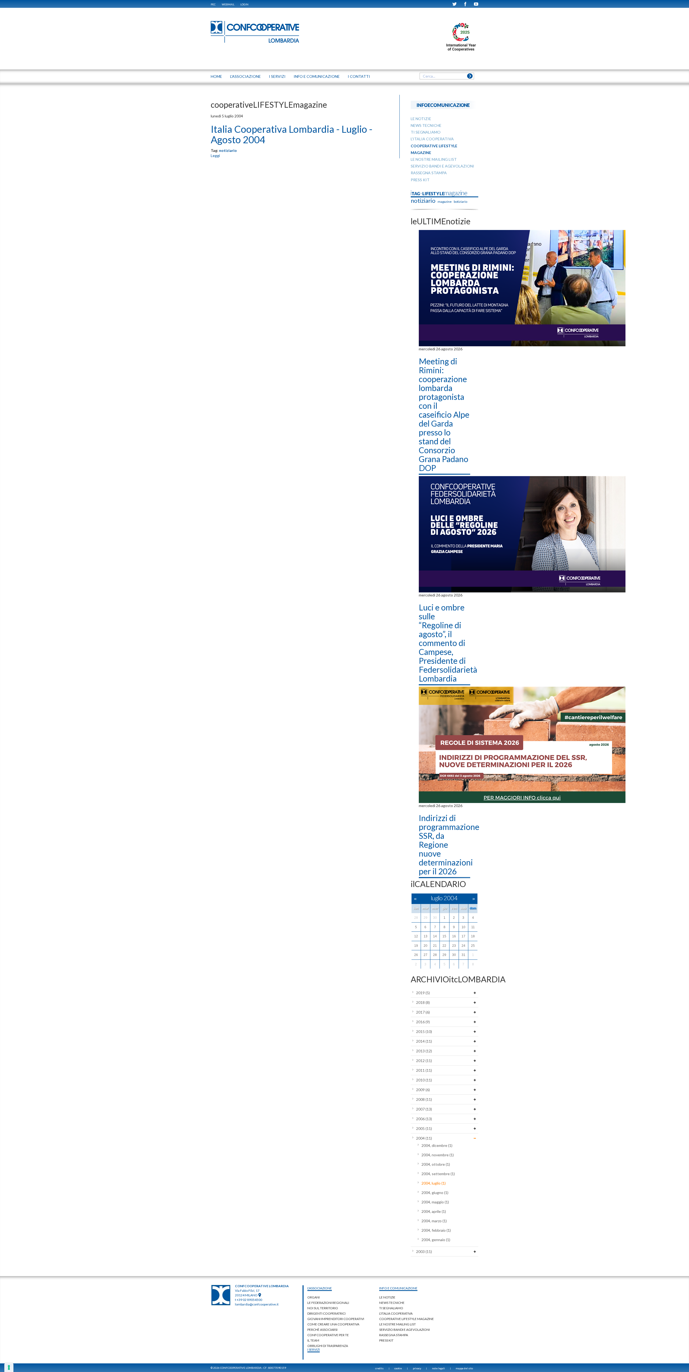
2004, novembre (437, 1155)
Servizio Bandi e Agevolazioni (404, 1330)
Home (216, 76)
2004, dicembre (436, 1145)
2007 (424, 1109)
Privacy (417, 1368)
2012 (424, 1060)
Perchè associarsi (322, 1330)
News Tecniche (392, 1303)
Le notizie (387, 1297)
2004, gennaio (435, 1239)
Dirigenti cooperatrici (326, 1313)
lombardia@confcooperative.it (257, 1304)
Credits (379, 1368)
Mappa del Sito (464, 1368)
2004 (424, 1138)
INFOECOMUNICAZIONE (443, 105)
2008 (424, 1099)
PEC (213, 4)
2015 (424, 1031)
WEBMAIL (228, 4)
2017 (423, 1012)
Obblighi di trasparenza (327, 1346)
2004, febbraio (436, 1230)
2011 (424, 1070)
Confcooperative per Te (328, 1335)
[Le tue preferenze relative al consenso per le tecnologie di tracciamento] (8, 1367)
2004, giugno (434, 1192)
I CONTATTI (359, 76)
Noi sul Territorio (322, 1308)
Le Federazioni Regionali (328, 1303)
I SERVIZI (277, 76)
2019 (423, 992)
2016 (423, 1022)
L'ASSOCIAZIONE (245, 76)
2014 (424, 1041)
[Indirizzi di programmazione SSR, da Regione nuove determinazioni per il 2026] (522, 744)
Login (244, 4)
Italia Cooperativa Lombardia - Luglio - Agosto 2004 (291, 134)
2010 (424, 1080)
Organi (313, 1297)
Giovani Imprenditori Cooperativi (335, 1319)
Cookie (398, 1368)
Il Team (313, 1340)
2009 (423, 1089)
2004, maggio (435, 1202)
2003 (424, 1251)
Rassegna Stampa (393, 1335)
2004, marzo (434, 1221)
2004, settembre (438, 1173)
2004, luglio (433, 1183)
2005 (424, 1128)
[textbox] (446, 76)
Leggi (215, 155)
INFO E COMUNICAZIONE (317, 76)
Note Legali (438, 1368)
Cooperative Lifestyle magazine (406, 1319)
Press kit (386, 1340)
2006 (424, 1118)
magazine (445, 202)
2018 (423, 1002)
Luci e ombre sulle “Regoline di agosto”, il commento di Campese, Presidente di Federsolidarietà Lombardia (448, 642)
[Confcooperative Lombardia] (255, 31)
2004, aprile (433, 1211)
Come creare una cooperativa (333, 1324)
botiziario (460, 202)
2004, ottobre (435, 1164)
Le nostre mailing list (397, 1324)
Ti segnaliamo (391, 1308)
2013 (424, 1051)
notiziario (228, 150)
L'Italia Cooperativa (396, 1313)
